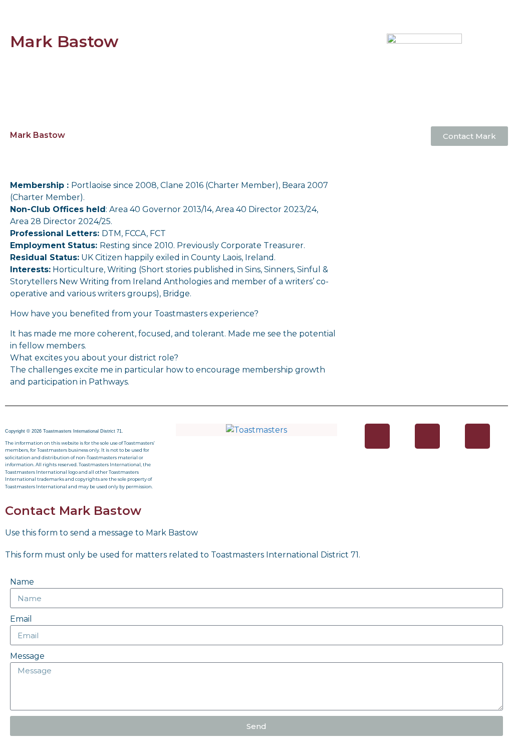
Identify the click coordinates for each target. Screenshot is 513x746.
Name (22, 582)
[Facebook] (377, 436)
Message (27, 656)
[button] (256, 10)
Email (21, 619)
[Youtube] (477, 436)
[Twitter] (427, 436)
